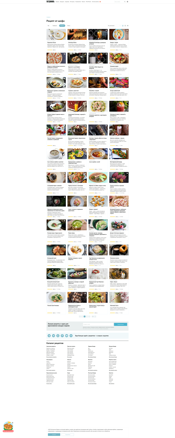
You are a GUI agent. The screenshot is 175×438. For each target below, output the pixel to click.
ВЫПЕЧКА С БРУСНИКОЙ (72, 136)
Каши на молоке (70, 381)
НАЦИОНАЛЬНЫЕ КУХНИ (51, 112)
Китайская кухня (50, 379)
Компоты (111, 380)
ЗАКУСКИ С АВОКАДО (72, 280)
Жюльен (69, 361)
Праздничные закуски (72, 365)
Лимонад (111, 379)
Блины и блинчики (50, 364)
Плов (110, 349)
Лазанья (111, 365)
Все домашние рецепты (51, 357)
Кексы (89, 364)
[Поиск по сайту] (120, 2)
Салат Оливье (70, 349)
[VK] (53, 335)
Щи (89, 348)
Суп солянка (90, 353)
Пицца (47, 361)
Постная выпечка (91, 379)
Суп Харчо (90, 355)
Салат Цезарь (70, 351)
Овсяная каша (70, 376)
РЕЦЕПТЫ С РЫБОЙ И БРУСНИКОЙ (95, 136)
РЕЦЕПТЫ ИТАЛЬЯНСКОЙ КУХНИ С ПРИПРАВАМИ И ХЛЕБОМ (74, 65)
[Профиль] (128, 2)
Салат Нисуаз (70, 352)
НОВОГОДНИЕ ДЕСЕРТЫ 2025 (115, 231)
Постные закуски (91, 376)
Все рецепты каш (71, 383)
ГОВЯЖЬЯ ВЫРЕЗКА (71, 256)
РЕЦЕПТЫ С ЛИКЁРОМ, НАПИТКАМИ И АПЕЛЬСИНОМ (96, 65)
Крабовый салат (70, 355)
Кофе (110, 377)
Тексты (68, 25)
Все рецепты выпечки (92, 370)
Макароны (111, 368)
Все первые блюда (92, 357)
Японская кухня (49, 381)
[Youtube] (66, 335)
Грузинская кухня (50, 376)
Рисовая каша (70, 377)
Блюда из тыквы (49, 355)
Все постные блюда (92, 383)
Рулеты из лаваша (71, 363)
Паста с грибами (112, 364)
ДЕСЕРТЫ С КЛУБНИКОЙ (51, 136)
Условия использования (104, 328)
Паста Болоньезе (112, 363)
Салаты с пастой (112, 367)
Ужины (47, 368)
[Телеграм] (49, 335)
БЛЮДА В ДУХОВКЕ (92, 280)
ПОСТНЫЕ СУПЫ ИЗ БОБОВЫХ (115, 64)
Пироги (89, 368)
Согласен (54, 434)
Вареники (111, 352)
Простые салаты (70, 348)
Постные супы (91, 377)
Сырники (48, 363)
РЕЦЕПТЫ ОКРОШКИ (51, 207)
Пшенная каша (70, 380)
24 (92, 316)
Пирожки (90, 367)
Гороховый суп (91, 352)
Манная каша (70, 379)
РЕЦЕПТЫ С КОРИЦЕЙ (72, 112)
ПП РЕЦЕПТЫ (91, 231)
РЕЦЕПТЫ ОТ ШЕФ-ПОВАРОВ (52, 280)
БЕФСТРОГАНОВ (71, 160)
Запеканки (48, 367)
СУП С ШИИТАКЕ (50, 160)
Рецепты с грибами (50, 351)
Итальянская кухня (50, 377)
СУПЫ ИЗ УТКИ (92, 160)
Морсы (110, 376)
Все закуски (69, 370)
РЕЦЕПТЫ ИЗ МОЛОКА (114, 256)
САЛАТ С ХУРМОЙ (92, 207)
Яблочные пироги (50, 352)
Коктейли (111, 374)
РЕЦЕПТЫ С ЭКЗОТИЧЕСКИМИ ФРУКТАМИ (117, 112)
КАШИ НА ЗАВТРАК (50, 231)
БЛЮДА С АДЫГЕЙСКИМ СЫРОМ (74, 231)
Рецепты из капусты (50, 348)
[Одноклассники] (57, 335)
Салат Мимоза (70, 353)
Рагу (110, 353)
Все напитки (111, 383)
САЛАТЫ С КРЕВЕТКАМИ (72, 207)
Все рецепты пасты (113, 370)
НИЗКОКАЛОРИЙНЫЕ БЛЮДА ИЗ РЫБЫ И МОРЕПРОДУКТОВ (96, 113)
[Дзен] (71, 335)
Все (48, 25)
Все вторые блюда (113, 357)
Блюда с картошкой (50, 349)
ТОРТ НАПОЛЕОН (92, 256)
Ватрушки (90, 361)
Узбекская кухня (49, 380)
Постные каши (91, 380)
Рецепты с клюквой (50, 353)
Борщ (89, 349)
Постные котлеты (91, 381)
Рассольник (90, 351)
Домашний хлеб (91, 365)
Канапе (68, 364)
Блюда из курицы (50, 365)
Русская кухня (49, 374)
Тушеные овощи (112, 355)
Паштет (68, 367)
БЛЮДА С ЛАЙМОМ (113, 207)
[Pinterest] (62, 335)
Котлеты (111, 348)
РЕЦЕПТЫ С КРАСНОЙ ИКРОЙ (52, 64)
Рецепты (62, 25)
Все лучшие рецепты (50, 370)
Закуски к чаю (70, 368)
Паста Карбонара (112, 361)
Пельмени (111, 351)
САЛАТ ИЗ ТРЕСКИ (50, 256)
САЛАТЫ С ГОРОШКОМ (114, 160)
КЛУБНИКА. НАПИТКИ (114, 136)
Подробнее (67, 434)
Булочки (90, 363)
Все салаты (69, 357)
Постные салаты (91, 374)
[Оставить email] (98, 324)
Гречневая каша (70, 374)
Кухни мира (49, 383)
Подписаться (121, 324)
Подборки (55, 25)
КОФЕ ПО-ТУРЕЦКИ (113, 280)
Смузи (110, 381)
